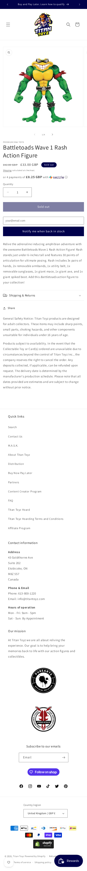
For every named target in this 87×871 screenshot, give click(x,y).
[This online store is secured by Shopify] (43, 847)
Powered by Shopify (35, 856)
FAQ (10, 500)
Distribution (16, 464)
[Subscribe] (63, 757)
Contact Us (15, 436)
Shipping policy (43, 862)
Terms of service (22, 862)
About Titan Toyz (19, 454)
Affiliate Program (19, 528)
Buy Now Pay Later (20, 473)
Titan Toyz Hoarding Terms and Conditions (36, 519)
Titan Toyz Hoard (19, 509)
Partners (13, 482)
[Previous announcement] (7, 4)
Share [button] (11, 308)
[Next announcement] (79, 4)
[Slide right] (52, 134)
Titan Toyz (18, 856)
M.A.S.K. (13, 445)
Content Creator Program (25, 491)
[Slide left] (34, 134)
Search (12, 427)
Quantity (8, 184)
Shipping (7, 170)
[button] (8, 24)
